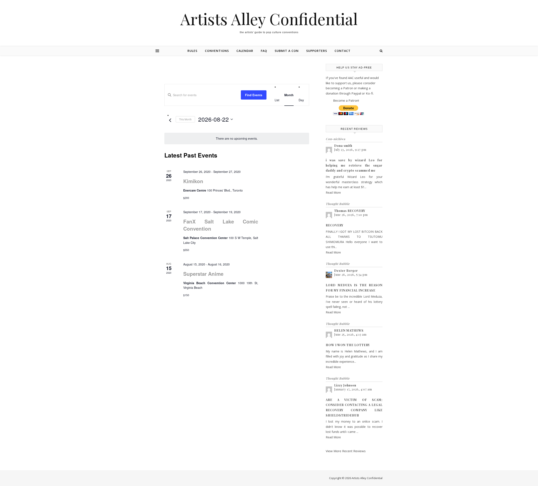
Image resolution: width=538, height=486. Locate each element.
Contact (343, 51)
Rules (192, 51)
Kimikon (193, 181)
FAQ (264, 51)
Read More (333, 192)
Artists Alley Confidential (269, 19)
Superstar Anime (203, 273)
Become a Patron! (346, 100)
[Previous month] (170, 120)
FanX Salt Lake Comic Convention (220, 225)
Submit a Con (287, 51)
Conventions (217, 51)
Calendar (244, 51)
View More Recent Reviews (346, 451)
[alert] (236, 138)
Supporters (316, 51)
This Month (185, 119)
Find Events (253, 95)
